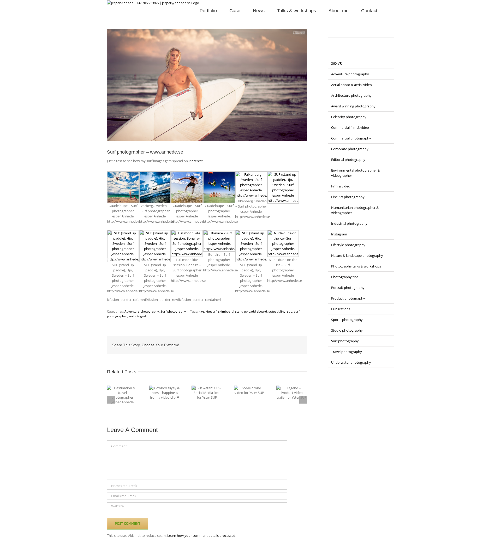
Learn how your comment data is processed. (201, 535)
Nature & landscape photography (357, 255)
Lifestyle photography (348, 244)
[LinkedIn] (343, 31)
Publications (340, 309)
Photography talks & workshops (356, 266)
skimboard (226, 311)
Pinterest (196, 161)
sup (289, 311)
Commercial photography (351, 138)
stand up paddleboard (251, 311)
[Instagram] (336, 31)
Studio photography (347, 330)
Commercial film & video (350, 127)
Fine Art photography (348, 196)
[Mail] (363, 31)
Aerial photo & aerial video (351, 84)
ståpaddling (277, 311)
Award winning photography (353, 106)
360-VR (336, 63)
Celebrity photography (348, 116)
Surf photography (173, 311)
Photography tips (344, 277)
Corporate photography (349, 149)
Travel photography (346, 351)
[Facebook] (329, 31)
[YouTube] (349, 31)
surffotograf (137, 316)
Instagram (339, 234)
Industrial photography (349, 223)
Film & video (340, 186)
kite (201, 311)
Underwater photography (351, 362)
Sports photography (347, 319)
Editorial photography (348, 159)
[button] (385, 10)
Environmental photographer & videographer (355, 173)
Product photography (348, 298)
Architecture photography (351, 95)
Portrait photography (348, 287)
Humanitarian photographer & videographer (355, 210)
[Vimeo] (356, 31)
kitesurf (211, 311)
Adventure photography (141, 311)
